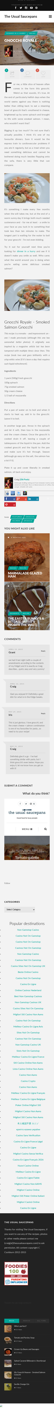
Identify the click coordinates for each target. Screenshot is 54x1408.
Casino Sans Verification (28, 1135)
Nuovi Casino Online (28, 1166)
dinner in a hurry (26, 251)
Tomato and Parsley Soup (27, 2)
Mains (32, 33)
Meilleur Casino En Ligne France (28, 1057)
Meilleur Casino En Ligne (28, 1172)
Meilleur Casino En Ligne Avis (28, 1027)
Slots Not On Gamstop (28, 1051)
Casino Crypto (28, 1081)
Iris (10, 715)
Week (11, 1321)
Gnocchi (30, 517)
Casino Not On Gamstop (28, 936)
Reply (43, 651)
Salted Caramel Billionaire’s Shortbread (30, 1361)
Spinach (28, 521)
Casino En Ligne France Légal (28, 1141)
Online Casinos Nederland (28, 990)
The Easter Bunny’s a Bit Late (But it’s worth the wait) (26, 622)
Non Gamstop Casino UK (28, 1045)
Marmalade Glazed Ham (25, 575)
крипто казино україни (28, 1129)
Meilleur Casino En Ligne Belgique (28, 1099)
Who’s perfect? (20, 1326)
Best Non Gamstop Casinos (28, 996)
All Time (41, 1321)
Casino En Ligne (28, 984)
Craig (19, 51)
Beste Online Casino (28, 972)
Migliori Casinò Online (28, 1202)
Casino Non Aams (28, 1075)
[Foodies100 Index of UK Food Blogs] (16, 1269)
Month (26, 1321)
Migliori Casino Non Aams (28, 1111)
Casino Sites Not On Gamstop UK (28, 966)
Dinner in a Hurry (16, 33)
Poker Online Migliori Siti (28, 1105)
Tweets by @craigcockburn (17, 1303)
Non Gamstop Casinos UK (28, 1002)
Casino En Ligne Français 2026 (28, 1160)
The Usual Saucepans (20, 16)
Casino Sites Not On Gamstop (28, 1008)
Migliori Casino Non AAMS (28, 1184)
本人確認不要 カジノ (28, 1123)
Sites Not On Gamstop (28, 1032)
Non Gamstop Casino (28, 930)
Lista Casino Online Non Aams (28, 1069)
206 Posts (24, 480)
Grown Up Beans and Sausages (26, 1349)
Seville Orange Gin (21, 1384)
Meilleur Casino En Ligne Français (28, 1093)
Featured (17, 517)
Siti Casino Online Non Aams (28, 1063)
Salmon (16, 521)
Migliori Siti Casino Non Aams (28, 1014)
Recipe (23, 568)
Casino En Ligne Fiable (28, 1178)
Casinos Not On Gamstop (28, 948)
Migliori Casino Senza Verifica (28, 1154)
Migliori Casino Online (28, 1190)
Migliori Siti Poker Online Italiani (28, 1196)
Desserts (14, 613)
